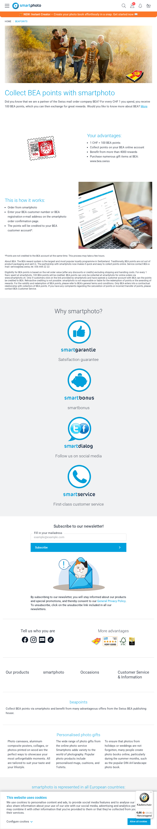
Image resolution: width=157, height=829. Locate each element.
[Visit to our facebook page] (25, 640)
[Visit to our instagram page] (33, 640)
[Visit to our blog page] (42, 640)
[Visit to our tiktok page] (51, 640)
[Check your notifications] (140, 5)
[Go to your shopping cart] (149, 5)
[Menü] (151, 793)
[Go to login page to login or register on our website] (132, 5)
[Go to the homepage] (26, 5)
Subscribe (41, 547)
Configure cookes (18, 821)
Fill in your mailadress (48, 533)
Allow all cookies (138, 821)
